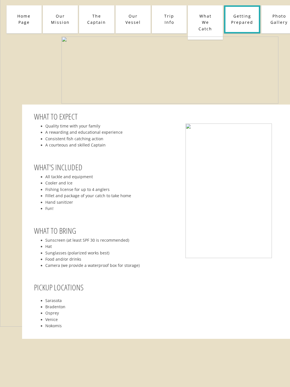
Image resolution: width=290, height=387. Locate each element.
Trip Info (169, 19)
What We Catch (205, 22)
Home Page (24, 19)
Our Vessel (133, 19)
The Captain (96, 19)
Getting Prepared (242, 19)
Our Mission (60, 19)
